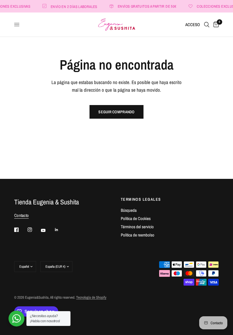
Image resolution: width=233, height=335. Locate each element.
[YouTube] (47, 230)
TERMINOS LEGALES (141, 199)
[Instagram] (34, 229)
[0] (215, 24)
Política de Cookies (136, 218)
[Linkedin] (60, 229)
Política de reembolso (137, 235)
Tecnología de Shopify (91, 297)
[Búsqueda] (206, 24)
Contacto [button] (21, 215)
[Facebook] (20, 229)
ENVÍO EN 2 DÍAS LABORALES (72, 6)
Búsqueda (129, 210)
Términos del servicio (137, 227)
